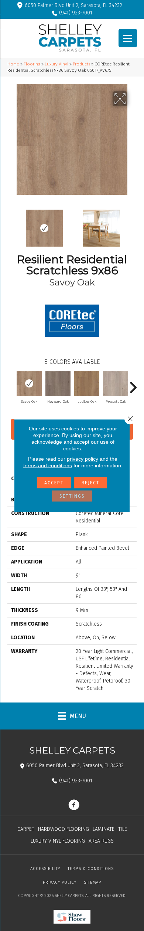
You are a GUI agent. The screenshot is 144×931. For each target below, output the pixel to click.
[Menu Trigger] (128, 38)
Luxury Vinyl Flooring (58, 841)
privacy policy (82, 459)
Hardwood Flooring (63, 829)
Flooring (32, 64)
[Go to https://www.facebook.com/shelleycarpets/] (73, 805)
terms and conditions (47, 465)
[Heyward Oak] (58, 383)
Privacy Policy (59, 882)
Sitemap (92, 882)
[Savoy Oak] (29, 383)
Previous (11, 224)
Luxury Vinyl (56, 64)
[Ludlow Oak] (86, 383)
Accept (54, 482)
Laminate (103, 829)
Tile (122, 829)
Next (133, 224)
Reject (91, 482)
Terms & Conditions (91, 868)
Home (13, 64)
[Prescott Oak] (115, 383)
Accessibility (45, 868)
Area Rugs (101, 841)
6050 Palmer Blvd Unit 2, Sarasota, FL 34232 (73, 5)
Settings (72, 496)
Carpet (25, 829)
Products (81, 64)
